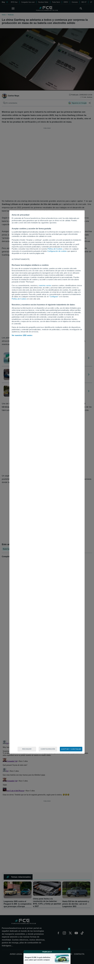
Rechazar (26, 749)
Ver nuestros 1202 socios (22, 335)
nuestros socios (45, 285)
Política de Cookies (55, 249)
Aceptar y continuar (71, 749)
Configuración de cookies (57, 251)
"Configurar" (53, 297)
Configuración (48, 749)
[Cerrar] (69, 949)
